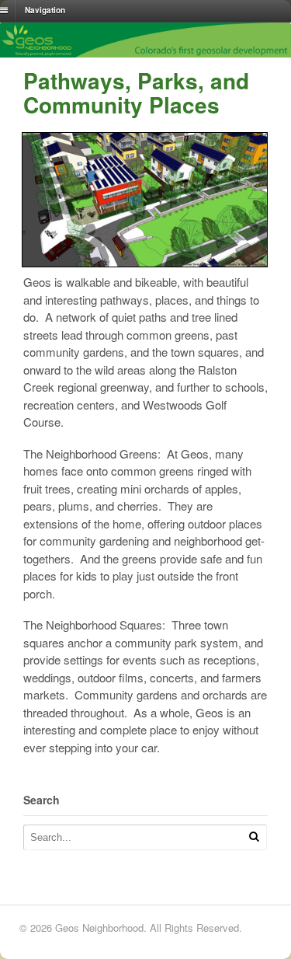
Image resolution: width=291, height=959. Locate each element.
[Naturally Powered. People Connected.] (145, 53)
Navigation (45, 10)
